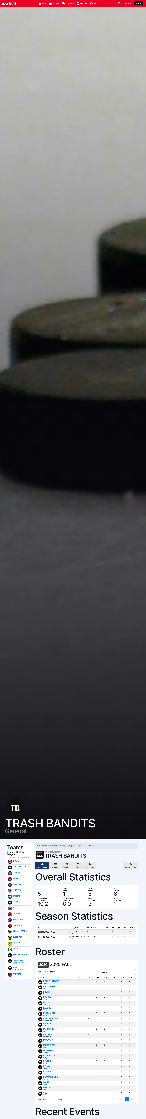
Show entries (47, 972)
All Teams (42, 845)
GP (98, 978)
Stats (78, 867)
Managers (89, 867)
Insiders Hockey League (62, 845)
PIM (132, 978)
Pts (123, 978)
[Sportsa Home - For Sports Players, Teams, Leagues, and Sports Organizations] (9, 3)
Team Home (42, 867)
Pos (90, 978)
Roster (55, 867)
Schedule (67, 867)
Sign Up (128, 3)
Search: (105, 972)
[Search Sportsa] (119, 3)
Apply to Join (130, 867)
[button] (42, 3)
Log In (138, 3)
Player (42, 978)
